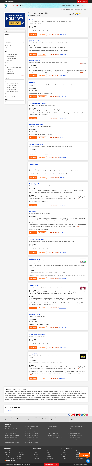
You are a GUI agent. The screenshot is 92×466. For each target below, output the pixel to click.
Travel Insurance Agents (12, 93)
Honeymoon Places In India (33, 440)
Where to (7, 34)
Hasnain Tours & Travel (36, 144)
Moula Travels (33, 164)
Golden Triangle (10, 73)
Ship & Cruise (10, 69)
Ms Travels (32, 211)
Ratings (77, 14)
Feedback (21, 450)
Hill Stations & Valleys (11, 58)
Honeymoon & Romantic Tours (14, 67)
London (78, 452)
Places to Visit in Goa (53, 433)
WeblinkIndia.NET (84, 464)
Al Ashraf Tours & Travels (37, 334)
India (64, 450)
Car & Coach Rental (11, 87)
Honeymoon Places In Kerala (12, 442)
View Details (42, 34)
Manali (48, 450)
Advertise (7, 454)
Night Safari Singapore (75, 428)
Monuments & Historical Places (14, 65)
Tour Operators (10, 81)
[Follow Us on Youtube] (79, 415)
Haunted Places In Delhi (53, 435)
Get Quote (33, 34)
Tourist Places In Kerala (10, 433)
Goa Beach (7, 426)
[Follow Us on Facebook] (69, 415)
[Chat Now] (88, 461)
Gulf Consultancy (34, 259)
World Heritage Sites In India (12, 428)
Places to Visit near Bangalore (12, 435)
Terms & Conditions (9, 458)
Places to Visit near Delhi (32, 435)
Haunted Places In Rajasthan (55, 437)
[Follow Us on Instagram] (87, 415)
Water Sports (10, 62)
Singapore (36, 458)
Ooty (48, 452)
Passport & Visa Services (12, 91)
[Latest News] (72, 415)
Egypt (77, 454)
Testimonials (21, 454)
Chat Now (84, 455)
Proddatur (9, 102)
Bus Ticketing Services (12, 85)
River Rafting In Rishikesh (54, 431)
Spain (64, 454)
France (64, 458)
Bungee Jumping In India (33, 431)
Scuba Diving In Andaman (76, 431)
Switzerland (50, 458)
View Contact (63, 34)
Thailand (78, 456)
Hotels (82, 5)
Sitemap (7, 456)
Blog (20, 458)
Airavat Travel (33, 285)
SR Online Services (35, 41)
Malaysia (49, 456)
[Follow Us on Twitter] (77, 415)
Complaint (7, 452)
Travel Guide (76, 5)
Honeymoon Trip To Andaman (76, 440)
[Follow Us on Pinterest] (74, 415)
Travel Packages (66, 5)
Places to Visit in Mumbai (32, 433)
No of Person (8, 45)
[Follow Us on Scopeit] (84, 415)
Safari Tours (9, 60)
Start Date (7, 40)
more (77, 198)
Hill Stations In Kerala (32, 428)
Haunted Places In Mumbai (33, 437)
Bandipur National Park (32, 426)
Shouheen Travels (34, 314)
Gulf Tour (32, 82)
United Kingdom (80, 458)
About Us (21, 452)
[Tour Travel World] (13, 6)
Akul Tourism (33, 20)
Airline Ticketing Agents (12, 83)
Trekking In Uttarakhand (11, 431)
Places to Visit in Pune (75, 433)
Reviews (85, 14)
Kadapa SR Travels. (35, 354)
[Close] (89, 453)
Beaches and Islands (11, 56)
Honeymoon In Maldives (53, 440)
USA (64, 456)
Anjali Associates (34, 60)
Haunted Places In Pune (11, 440)
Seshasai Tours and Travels (37, 103)
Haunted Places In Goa (75, 437)
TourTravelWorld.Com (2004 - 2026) (22, 464)
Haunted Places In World (11, 437)
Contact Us (8, 450)
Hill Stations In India (52, 426)
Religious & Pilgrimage (12, 54)
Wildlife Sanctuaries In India (76, 426)
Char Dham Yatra (11, 71)
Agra (48, 454)
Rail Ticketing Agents (11, 89)
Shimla (35, 452)
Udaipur (36, 456)
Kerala (35, 450)
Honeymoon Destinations (32, 442)
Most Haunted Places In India (76, 435)
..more (81, 72)
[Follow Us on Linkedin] (82, 415)
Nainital (36, 454)
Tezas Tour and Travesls (36, 124)
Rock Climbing (51, 428)
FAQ (20, 456)
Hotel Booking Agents (12, 96)
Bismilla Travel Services (36, 239)
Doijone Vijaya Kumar (35, 184)
